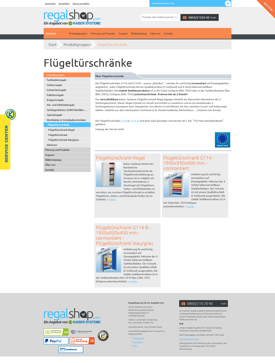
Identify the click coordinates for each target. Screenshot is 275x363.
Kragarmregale (55, 99)
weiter (112, 199)
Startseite (50, 3)
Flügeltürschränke (112, 44)
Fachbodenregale (56, 79)
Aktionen (52, 144)
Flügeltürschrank (57, 134)
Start (52, 44)
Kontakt (168, 33)
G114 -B (134, 120)
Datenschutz (138, 338)
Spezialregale (54, 114)
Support (123, 33)
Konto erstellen (81, 3)
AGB (135, 345)
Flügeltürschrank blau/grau (63, 139)
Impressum (138, 341)
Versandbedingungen (189, 338)
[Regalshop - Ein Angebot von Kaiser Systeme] (72, 17)
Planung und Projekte (103, 33)
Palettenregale (55, 94)
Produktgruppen (78, 33)
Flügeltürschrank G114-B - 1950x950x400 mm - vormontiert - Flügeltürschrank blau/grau (124, 235)
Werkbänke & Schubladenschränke (66, 119)
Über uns (155, 33)
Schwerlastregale (56, 89)
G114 (124, 120)
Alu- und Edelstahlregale (60, 104)
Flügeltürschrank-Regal (61, 129)
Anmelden (64, 3)
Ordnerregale (54, 84)
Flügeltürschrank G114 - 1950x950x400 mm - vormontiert (188, 163)
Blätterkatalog (139, 33)
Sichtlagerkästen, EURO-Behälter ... (67, 109)
